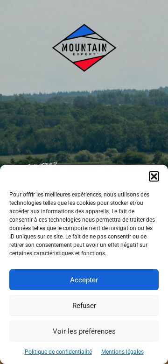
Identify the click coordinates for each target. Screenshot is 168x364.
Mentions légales (122, 352)
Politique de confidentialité (58, 352)
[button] (154, 176)
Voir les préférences (84, 331)
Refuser (84, 305)
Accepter (84, 280)
